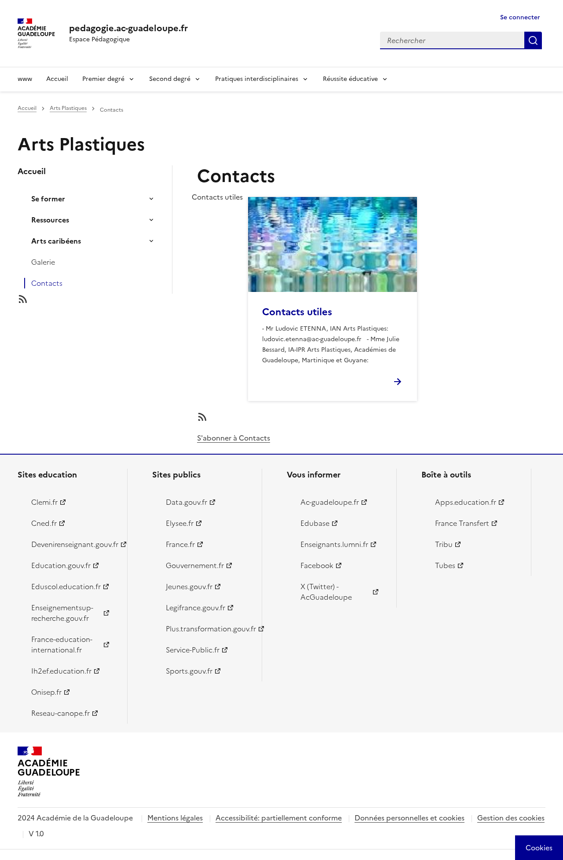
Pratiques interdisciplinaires (256, 79)
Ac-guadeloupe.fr (329, 502)
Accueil (57, 79)
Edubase (314, 523)
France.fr (180, 544)
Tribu (444, 544)
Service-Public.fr (192, 650)
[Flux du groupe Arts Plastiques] (102, 299)
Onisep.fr (46, 692)
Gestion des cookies (511, 818)
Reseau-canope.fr (60, 713)
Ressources (50, 220)
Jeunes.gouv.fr (189, 586)
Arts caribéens (56, 241)
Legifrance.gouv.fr (195, 607)
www (25, 79)
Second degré (169, 79)
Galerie (43, 262)
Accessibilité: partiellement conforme (279, 818)
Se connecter (520, 17)
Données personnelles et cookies (409, 818)
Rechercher (533, 40)
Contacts (46, 283)
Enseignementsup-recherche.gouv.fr (62, 612)
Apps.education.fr (465, 502)
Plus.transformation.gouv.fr (209, 628)
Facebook (316, 565)
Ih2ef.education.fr (61, 671)
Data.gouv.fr (186, 502)
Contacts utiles (297, 312)
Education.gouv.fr (61, 565)
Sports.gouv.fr (189, 671)
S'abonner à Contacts (233, 438)
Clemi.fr (44, 502)
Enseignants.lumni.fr (334, 544)
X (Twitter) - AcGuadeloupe (326, 591)
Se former (48, 198)
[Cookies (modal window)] (539, 847)
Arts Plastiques (68, 108)
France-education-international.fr (61, 644)
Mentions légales (175, 818)
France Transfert (462, 523)
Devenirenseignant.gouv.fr (74, 544)
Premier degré (103, 79)
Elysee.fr (180, 523)
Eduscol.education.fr (66, 586)
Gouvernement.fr (195, 565)
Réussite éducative (350, 79)
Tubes (445, 565)
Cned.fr (44, 523)
